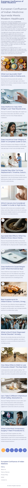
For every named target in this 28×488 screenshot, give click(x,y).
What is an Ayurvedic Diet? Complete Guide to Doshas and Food (13, 75)
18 (24, 450)
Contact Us (4, 480)
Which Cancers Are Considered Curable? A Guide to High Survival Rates (14, 204)
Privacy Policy (4, 474)
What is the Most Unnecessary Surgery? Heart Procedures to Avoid (12, 430)
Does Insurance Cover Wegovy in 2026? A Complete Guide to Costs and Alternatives (14, 141)
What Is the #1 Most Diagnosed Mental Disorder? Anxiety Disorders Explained (13, 333)
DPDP (2, 477)
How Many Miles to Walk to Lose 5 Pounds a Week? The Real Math (14, 366)
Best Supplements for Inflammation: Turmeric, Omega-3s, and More (14, 301)
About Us (3, 469)
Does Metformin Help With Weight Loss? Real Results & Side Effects (14, 108)
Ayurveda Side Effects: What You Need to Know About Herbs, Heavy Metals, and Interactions (13, 237)
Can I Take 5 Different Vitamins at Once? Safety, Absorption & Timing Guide (14, 397)
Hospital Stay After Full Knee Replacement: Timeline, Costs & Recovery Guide (13, 171)
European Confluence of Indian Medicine (12, 2)
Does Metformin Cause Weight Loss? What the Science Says (13, 268)
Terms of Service (5, 472)
